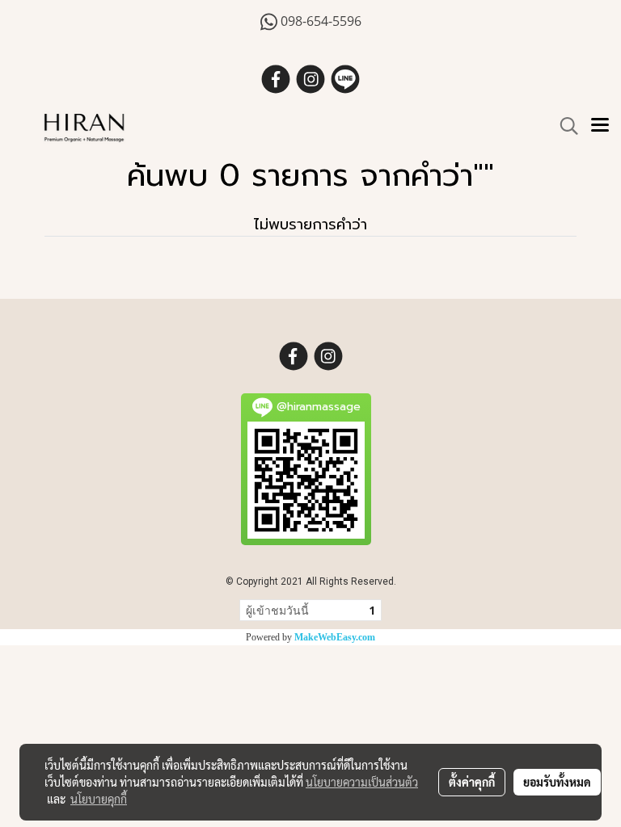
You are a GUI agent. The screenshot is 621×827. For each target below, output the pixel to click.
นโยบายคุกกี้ (98, 798)
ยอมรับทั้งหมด (557, 782)
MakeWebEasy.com (334, 637)
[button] (563, 126)
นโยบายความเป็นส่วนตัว (362, 782)
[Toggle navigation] (600, 126)
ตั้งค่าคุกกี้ (472, 782)
